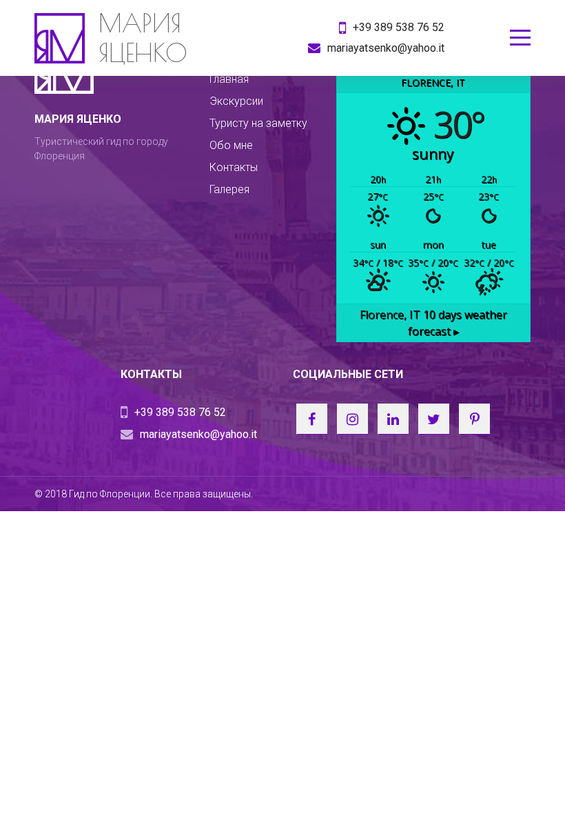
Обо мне (231, 145)
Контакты (233, 167)
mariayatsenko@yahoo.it (385, 47)
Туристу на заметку (258, 123)
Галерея (229, 189)
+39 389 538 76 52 (398, 27)
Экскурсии (236, 101)
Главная (229, 79)
